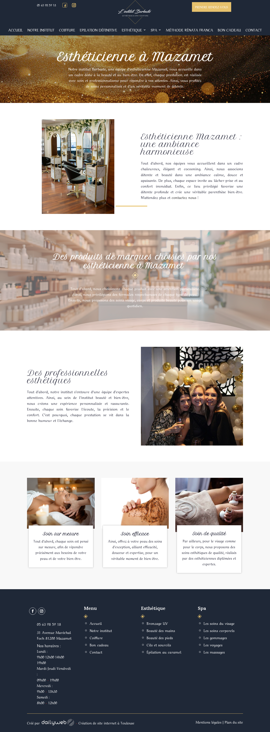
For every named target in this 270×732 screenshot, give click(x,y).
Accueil (15, 29)
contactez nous (184, 197)
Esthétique (132, 29)
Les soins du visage (219, 623)
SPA (154, 29)
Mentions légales (208, 721)
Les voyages (213, 644)
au (119, 74)
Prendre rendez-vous (211, 7)
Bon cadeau (229, 29)
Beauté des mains (161, 630)
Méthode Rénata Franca (189, 29)
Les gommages (215, 637)
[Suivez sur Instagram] (74, 5)
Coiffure (67, 29)
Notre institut (40, 29)
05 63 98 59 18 (46, 5)
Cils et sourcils (159, 644)
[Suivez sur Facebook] (65, 6)
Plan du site (234, 721)
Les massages (214, 651)
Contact (254, 29)
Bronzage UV (157, 623)
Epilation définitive (98, 29)
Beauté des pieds (160, 637)
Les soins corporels (219, 630)
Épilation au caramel (164, 651)
